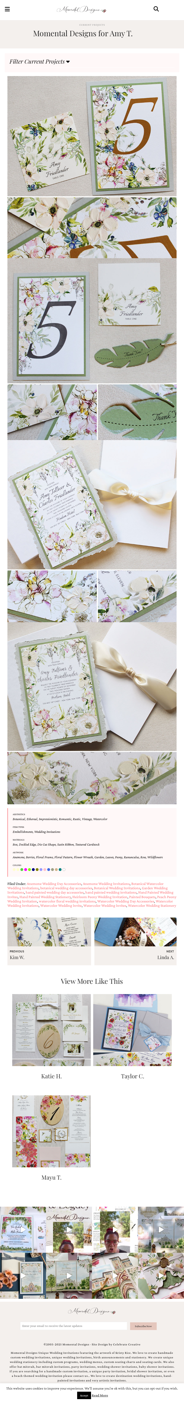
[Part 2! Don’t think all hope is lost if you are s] (69, 1230)
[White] (64, 870)
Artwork (18, 852)
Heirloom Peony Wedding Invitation (99, 897)
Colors (17, 865)
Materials (18, 839)
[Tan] (57, 870)
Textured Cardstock (87, 844)
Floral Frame (44, 857)
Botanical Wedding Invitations (117, 888)
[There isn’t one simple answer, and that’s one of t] (161, 1276)
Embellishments (23, 832)
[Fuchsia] (26, 870)
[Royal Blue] (49, 870)
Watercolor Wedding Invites (104, 905)
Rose (143, 857)
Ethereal (32, 819)
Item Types (18, 827)
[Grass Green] (30, 870)
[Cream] (15, 870)
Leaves (109, 857)
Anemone (18, 857)
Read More (100, 1395)
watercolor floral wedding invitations (67, 901)
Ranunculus (131, 857)
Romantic (65, 819)
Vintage (87, 819)
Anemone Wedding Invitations (106, 884)
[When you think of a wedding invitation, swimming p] (23, 1230)
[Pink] (45, 870)
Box (15, 844)
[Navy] (34, 870)
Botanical (19, 819)
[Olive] (38, 870)
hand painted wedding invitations (111, 892)
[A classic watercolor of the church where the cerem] (23, 1276)
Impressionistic (48, 819)
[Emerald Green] (22, 870)
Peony (118, 857)
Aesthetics (19, 814)
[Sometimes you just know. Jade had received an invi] (69, 1276)
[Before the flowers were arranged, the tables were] (161, 1230)
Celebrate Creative (127, 1344)
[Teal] (61, 870)
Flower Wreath (83, 857)
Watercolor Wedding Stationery (152, 905)
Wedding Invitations (47, 832)
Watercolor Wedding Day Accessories (125, 901)
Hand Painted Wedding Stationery (45, 897)
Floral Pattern (63, 857)
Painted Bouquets (142, 897)
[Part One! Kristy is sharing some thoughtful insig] (115, 1230)
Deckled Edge (27, 844)
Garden (99, 857)
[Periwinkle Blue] (41, 870)
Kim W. (17, 957)
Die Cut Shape (46, 844)
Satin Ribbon (65, 844)
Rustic (76, 819)
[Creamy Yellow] (18, 870)
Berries (30, 857)
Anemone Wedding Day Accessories (54, 884)
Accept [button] (84, 1395)
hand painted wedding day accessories (55, 892)
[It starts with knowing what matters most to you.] (115, 1276)
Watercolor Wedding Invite (61, 905)
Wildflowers (155, 857)
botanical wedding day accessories (66, 888)
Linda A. (165, 957)
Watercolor (100, 819)
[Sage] (53, 870)
